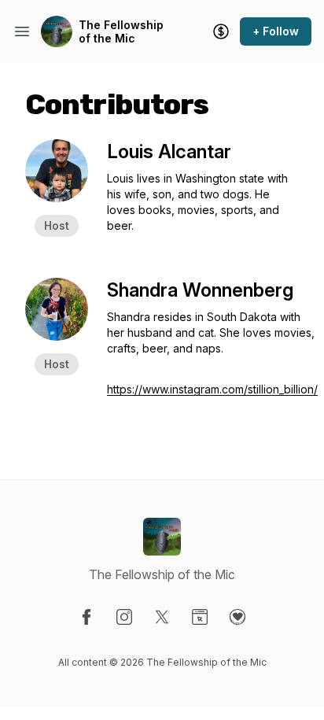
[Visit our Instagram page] (124, 617)
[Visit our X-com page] (162, 617)
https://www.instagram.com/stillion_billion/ (212, 389)
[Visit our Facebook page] (86, 617)
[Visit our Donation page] (237, 617)
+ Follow (275, 31)
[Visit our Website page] (200, 617)
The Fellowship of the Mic (121, 32)
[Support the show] (221, 31)
